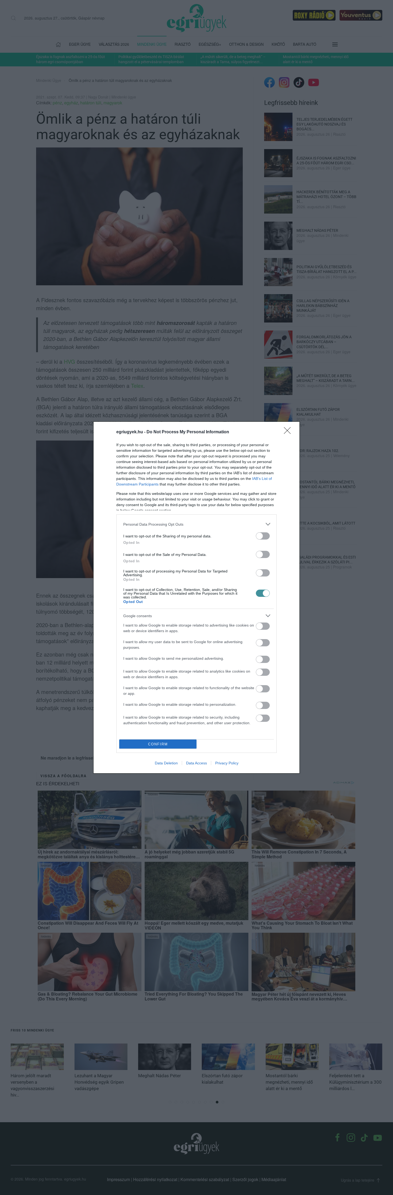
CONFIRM (158, 744)
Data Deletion (166, 763)
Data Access (196, 763)
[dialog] (196, 597)
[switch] (263, 536)
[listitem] (196, 524)
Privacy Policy (226, 763)
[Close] (289, 432)
